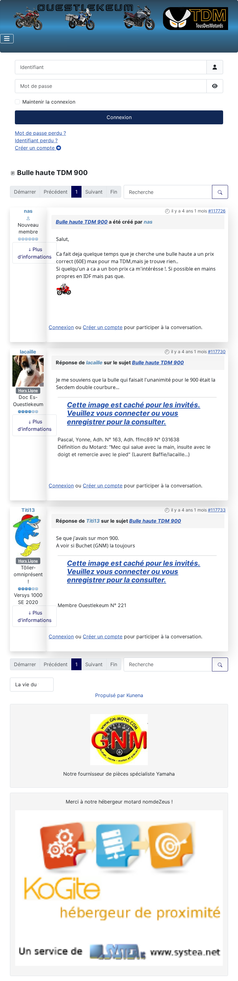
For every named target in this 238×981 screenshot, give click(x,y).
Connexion (119, 117)
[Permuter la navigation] (7, 38)
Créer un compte (35, 148)
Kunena (134, 695)
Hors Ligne (28, 390)
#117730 (217, 351)
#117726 (217, 210)
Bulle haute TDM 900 (82, 222)
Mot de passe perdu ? (40, 133)
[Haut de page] (227, 969)
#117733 (217, 509)
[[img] (64, 287)
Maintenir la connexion (48, 102)
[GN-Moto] (119, 739)
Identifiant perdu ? (36, 140)
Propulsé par (110, 695)
